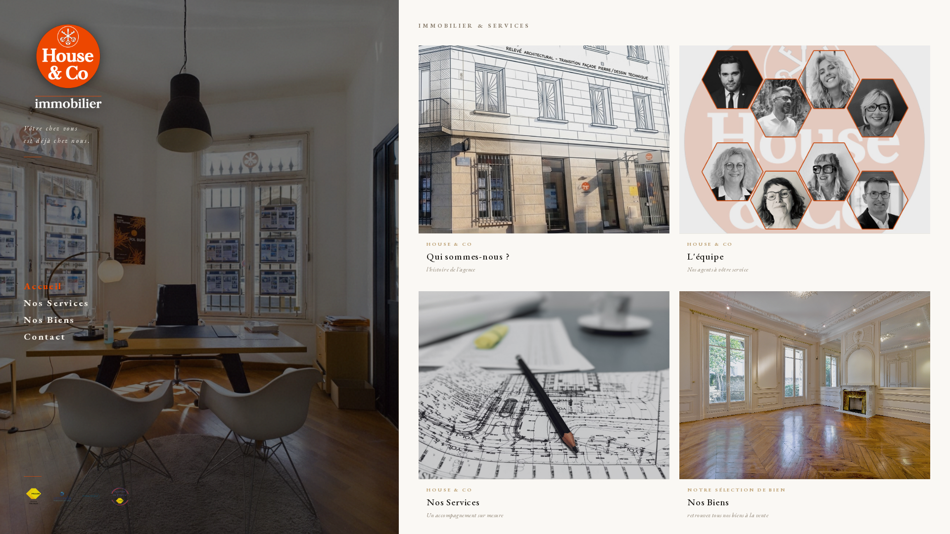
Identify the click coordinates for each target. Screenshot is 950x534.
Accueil (43, 286)
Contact (45, 336)
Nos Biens (49, 319)
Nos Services (57, 303)
